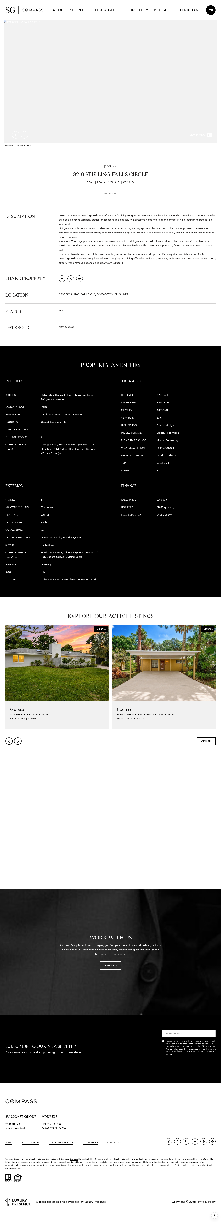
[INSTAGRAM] (177, 1141)
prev (15, 135)
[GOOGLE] (212, 1141)
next (24, 135)
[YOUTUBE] (195, 1141)
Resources (162, 10)
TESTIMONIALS (90, 1142)
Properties (77, 10)
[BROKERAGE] (203, 1141)
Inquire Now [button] (110, 193)
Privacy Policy (181, 1054)
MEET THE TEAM (30, 1142)
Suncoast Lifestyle (135, 10)
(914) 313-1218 (13, 1123)
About (57, 10)
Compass (74, 1159)
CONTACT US (114, 1142)
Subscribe (189, 1064)
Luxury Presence (95, 1202)
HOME (8, 1142)
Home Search (105, 10)
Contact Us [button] (110, 965)
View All (206, 741)
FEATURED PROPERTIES (61, 1142)
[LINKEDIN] (186, 1141)
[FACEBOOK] (169, 1141)
